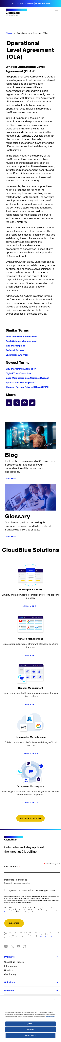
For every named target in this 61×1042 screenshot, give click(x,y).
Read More (10, 478)
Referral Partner (15, 350)
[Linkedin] (6, 946)
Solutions (9, 982)
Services (8, 970)
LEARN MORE (29, 606)
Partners (9, 990)
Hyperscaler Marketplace (20, 382)
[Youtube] (18, 946)
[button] (9, 402)
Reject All (30, 1030)
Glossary (9, 33)
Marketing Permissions (15, 879)
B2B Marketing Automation (21, 368)
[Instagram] (25, 946)
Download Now (42, 3)
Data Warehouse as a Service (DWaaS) (27, 378)
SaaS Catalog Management (21, 341)
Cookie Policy (50, 1016)
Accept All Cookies (30, 1024)
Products (9, 956)
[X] (12, 946)
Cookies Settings (30, 1035)
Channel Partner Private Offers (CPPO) (28, 387)
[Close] (54, 1000)
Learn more (8, 912)
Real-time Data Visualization (21, 336)
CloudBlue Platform (14, 962)
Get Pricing (10, 974)
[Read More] (18, 478)
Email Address (12, 866)
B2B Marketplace (15, 345)
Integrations (10, 966)
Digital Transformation (18, 373)
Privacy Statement (46, 937)
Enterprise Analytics (17, 354)
